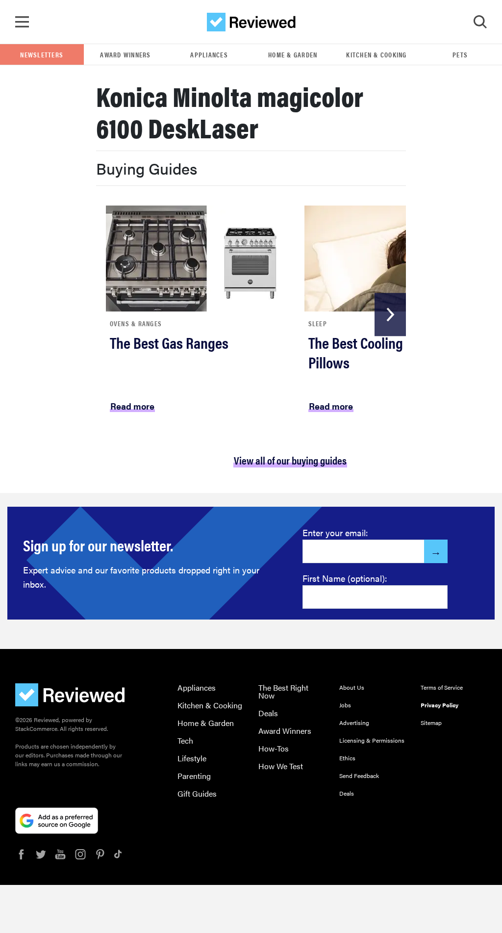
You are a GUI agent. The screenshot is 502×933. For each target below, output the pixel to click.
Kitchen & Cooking (376, 54)
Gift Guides (197, 793)
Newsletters (41, 54)
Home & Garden (292, 54)
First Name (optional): (344, 578)
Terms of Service (442, 687)
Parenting (194, 775)
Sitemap (431, 722)
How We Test (280, 766)
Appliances (209, 54)
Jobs (345, 704)
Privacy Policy (439, 704)
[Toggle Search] (480, 22)
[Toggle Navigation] (22, 22)
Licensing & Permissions (371, 740)
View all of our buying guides (290, 459)
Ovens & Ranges (136, 323)
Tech (185, 740)
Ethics (347, 757)
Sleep (317, 323)
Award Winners (125, 54)
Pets (460, 54)
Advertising (354, 722)
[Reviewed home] (251, 22)
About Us (351, 687)
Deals (268, 713)
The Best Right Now (283, 691)
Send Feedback (359, 775)
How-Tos (273, 748)
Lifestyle (191, 758)
